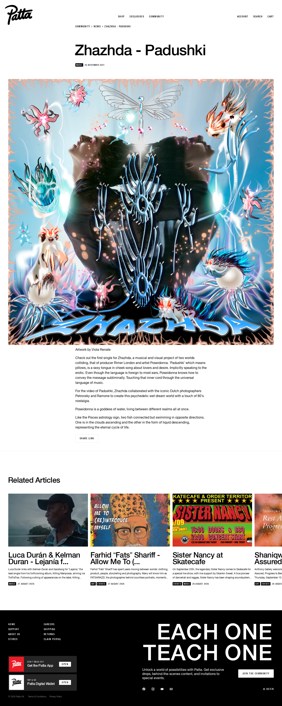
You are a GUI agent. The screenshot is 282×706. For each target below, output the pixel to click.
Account (242, 16)
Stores (13, 639)
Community (82, 26)
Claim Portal (52, 639)
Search (258, 16)
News (97, 26)
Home (11, 624)
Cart (271, 16)
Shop (121, 16)
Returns (49, 634)
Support (13, 629)
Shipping (49, 629)
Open (65, 664)
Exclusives (137, 16)
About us (14, 634)
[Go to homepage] (19, 15)
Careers (49, 624)
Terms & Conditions (37, 696)
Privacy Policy (56, 696)
